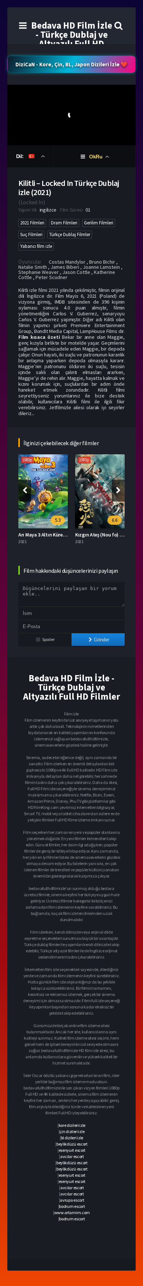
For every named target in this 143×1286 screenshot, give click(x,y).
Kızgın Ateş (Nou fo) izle (101, 534)
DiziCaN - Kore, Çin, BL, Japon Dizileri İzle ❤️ (71, 64)
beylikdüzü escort (72, 1144)
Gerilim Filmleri (98, 223)
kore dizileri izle (72, 1125)
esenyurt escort (72, 1150)
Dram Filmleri (64, 223)
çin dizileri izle (71, 1131)
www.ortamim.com (72, 1212)
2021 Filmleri (32, 223)
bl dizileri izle (72, 1137)
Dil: (20, 156)
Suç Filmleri (31, 234)
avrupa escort (72, 1200)
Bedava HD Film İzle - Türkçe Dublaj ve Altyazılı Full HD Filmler (71, 39)
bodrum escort (72, 1206)
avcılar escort (72, 1156)
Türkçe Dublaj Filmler (69, 234)
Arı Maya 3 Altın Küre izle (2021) (51, 534)
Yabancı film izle (36, 246)
